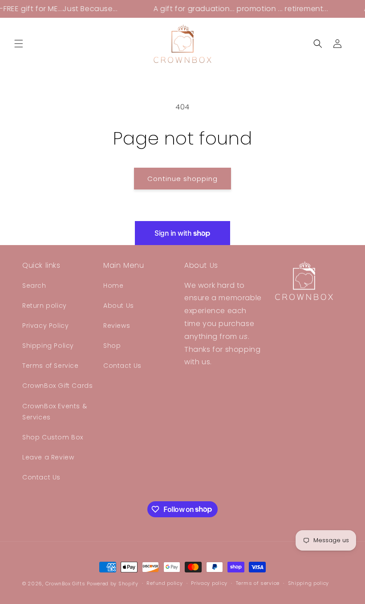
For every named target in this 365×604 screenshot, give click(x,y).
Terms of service (258, 583)
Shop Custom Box (52, 437)
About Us (118, 305)
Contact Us (41, 477)
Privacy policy (209, 583)
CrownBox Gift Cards (57, 385)
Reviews (116, 325)
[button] (18, 43)
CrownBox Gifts (65, 583)
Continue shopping (182, 178)
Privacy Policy (45, 325)
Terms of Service (50, 365)
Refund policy (164, 583)
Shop (112, 345)
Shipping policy (308, 583)
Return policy (44, 305)
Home (113, 285)
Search (34, 285)
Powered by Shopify (112, 583)
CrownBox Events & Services (54, 412)
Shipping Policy (48, 345)
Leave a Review (48, 457)
